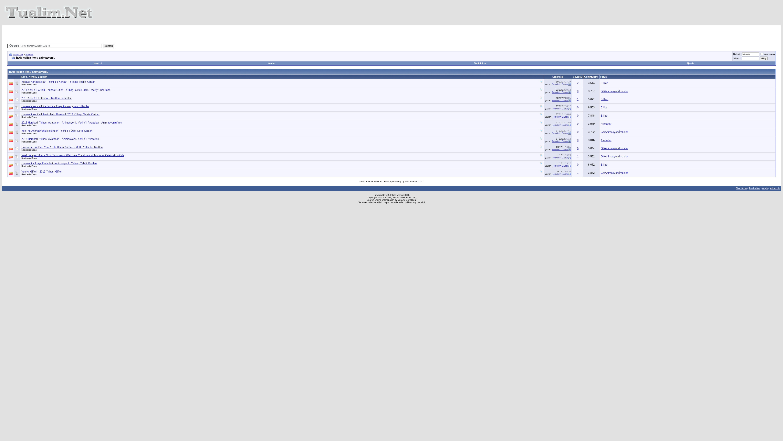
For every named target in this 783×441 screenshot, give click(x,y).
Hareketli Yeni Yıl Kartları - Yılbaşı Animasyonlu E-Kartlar (55, 106)
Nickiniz (737, 54)
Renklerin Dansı (29, 84)
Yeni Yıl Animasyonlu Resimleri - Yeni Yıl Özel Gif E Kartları (57, 130)
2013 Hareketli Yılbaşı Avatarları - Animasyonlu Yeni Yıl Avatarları (60, 138)
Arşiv (765, 188)
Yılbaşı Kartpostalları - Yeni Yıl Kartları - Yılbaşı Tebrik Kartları (58, 81)
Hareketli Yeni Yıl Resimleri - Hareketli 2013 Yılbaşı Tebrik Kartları (60, 114)
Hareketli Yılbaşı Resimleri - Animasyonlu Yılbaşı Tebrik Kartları (59, 163)
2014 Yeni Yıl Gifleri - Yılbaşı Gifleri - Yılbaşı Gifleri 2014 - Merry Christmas (66, 89)
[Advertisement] (317, 34)
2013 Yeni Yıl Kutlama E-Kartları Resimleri (46, 98)
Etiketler (29, 54)
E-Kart (604, 83)
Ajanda (690, 63)
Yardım (271, 63)
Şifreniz (737, 58)
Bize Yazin (741, 188)
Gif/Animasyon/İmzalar (614, 91)
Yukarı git (775, 188)
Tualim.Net (754, 188)
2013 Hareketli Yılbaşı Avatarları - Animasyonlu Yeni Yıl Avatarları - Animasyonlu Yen (71, 122)
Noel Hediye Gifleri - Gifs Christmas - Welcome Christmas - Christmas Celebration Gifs (72, 155)
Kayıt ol (98, 63)
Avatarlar (606, 123)
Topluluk (478, 63)
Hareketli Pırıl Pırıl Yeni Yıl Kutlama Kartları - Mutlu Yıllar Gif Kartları (62, 147)
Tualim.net (18, 54)
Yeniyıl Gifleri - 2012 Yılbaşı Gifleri (41, 171)
